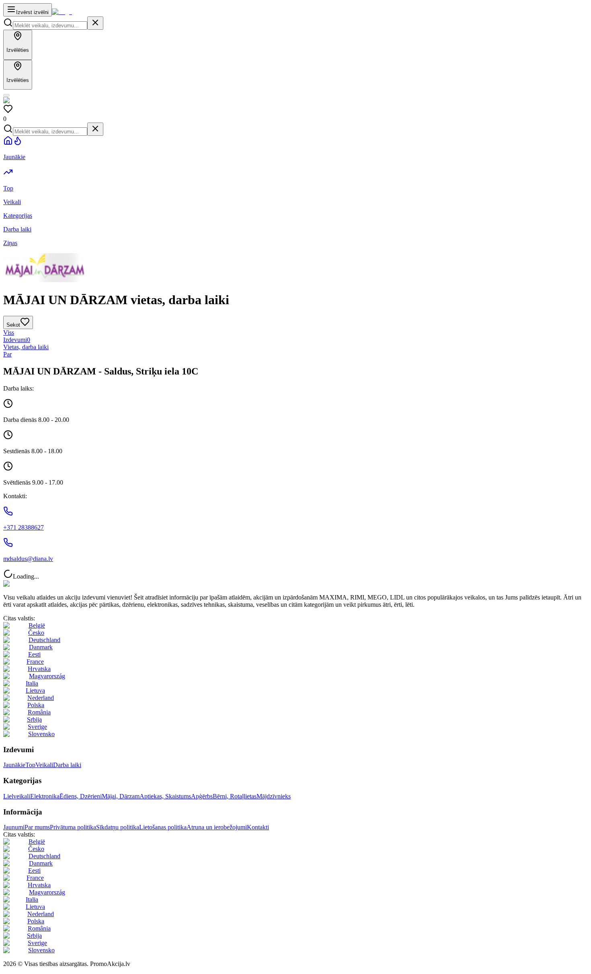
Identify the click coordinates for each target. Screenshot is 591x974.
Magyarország (47, 676)
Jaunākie (14, 764)
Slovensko (41, 733)
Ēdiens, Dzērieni (81, 796)
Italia (32, 683)
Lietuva (35, 690)
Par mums (37, 827)
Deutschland (44, 639)
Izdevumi (16, 339)
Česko (36, 632)
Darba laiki (67, 764)
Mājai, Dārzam (121, 796)
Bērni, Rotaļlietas (235, 796)
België (37, 625)
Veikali (44, 764)
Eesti (34, 654)
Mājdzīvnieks (274, 796)
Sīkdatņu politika (117, 827)
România (39, 712)
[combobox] (50, 25)
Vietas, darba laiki (26, 347)
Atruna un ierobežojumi (217, 827)
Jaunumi (14, 827)
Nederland (40, 697)
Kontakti (258, 827)
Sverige (37, 726)
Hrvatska (39, 668)
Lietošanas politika (163, 827)
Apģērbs (202, 796)
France (35, 661)
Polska (35, 705)
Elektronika (45, 796)
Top (30, 764)
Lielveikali (16, 796)
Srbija (34, 719)
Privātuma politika (73, 827)
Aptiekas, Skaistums (165, 796)
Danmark (41, 647)
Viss (8, 332)
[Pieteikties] (6, 95)
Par (7, 354)
